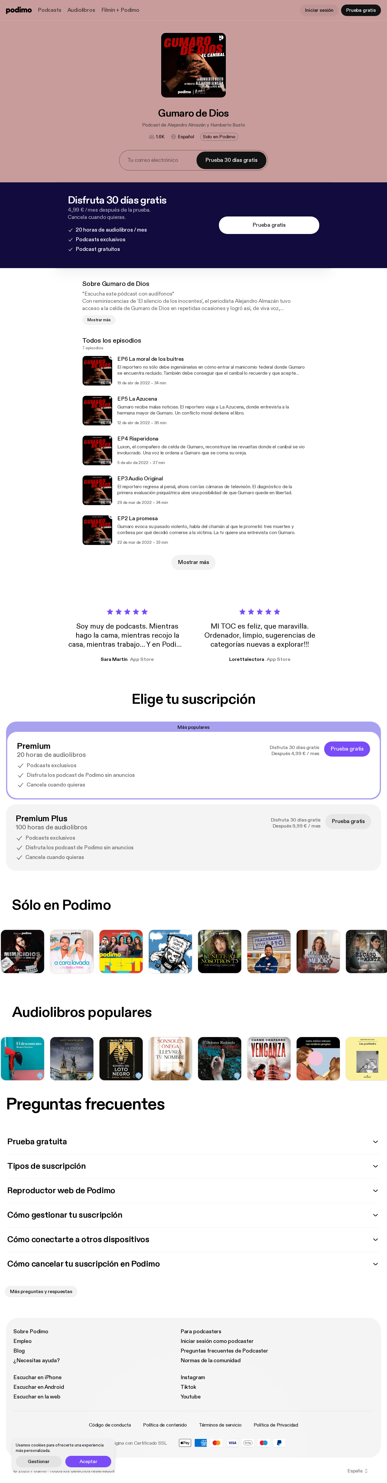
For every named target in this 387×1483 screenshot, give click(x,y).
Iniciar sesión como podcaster (217, 1341)
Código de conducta (110, 1425)
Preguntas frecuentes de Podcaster (224, 1350)
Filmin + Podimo (120, 10)
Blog (19, 1350)
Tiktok (188, 1387)
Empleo (22, 1341)
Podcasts (49, 10)
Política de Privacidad (276, 1425)
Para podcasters (200, 1331)
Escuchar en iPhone (37, 1377)
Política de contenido (165, 1425)
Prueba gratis (361, 10)
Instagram (192, 1377)
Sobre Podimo (30, 1331)
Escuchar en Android (38, 1387)
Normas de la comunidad (210, 1360)
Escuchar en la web (36, 1396)
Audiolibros (81, 10)
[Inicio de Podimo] (19, 10)
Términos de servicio (220, 1425)
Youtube (190, 1396)
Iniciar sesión (319, 10)
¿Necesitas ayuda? (36, 1360)
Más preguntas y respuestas (41, 1292)
